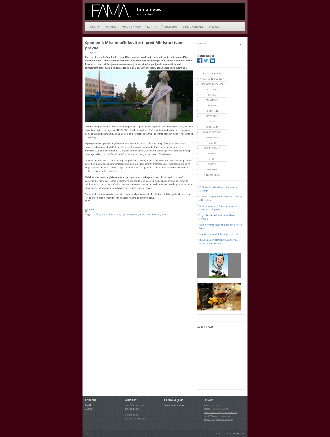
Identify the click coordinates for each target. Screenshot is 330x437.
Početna (94, 26)
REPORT (212, 158)
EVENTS (212, 105)
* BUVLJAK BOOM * (212, 73)
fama (104, 214)
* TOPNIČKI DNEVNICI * (212, 84)
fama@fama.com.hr (134, 405)
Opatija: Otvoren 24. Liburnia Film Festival (220, 234)
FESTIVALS (212, 116)
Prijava (214, 26)
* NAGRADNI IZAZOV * (212, 78)
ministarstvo (132, 214)
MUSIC (212, 142)
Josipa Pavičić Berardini (216, 408)
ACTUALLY (212, 89)
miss (142, 214)
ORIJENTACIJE (212, 148)
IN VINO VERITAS (212, 132)
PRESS (212, 153)
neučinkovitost (153, 214)
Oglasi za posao (212, 405)
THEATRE (212, 169)
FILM (212, 121)
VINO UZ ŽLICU (212, 174)
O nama (111, 26)
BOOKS (212, 94)
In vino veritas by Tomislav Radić (220, 412)
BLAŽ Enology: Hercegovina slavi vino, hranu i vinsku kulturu (218, 241)
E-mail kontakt (193, 26)
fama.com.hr (114, 214)
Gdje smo (170, 26)
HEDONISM (212, 126)
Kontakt (153, 26)
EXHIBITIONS (212, 110)
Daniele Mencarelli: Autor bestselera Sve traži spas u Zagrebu (219, 207)
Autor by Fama (131, 26)
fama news (89, 433)
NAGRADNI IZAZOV (135, 418)
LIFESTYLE (212, 137)
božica (97, 214)
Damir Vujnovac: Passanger (217, 416)
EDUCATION (212, 100)
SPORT (212, 164)
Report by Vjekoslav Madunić (218, 419)
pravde (165, 214)
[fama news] (111, 10)
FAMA (225, 433)
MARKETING (131, 415)
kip (123, 214)
